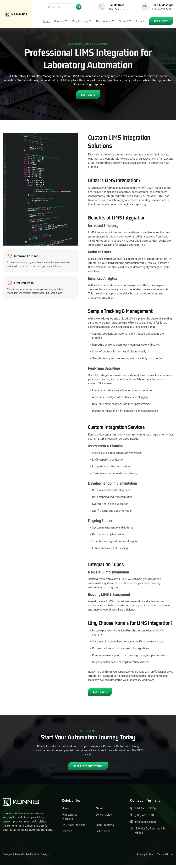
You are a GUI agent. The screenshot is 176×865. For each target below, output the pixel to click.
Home (46, 21)
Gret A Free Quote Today (88, 766)
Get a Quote (161, 21)
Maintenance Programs (70, 816)
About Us (141, 21)
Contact (67, 831)
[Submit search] (78, 7)
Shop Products (105, 825)
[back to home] (16, 14)
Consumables (104, 814)
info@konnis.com (161, 9)
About (99, 808)
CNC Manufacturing (73, 825)
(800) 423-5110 (116, 9)
